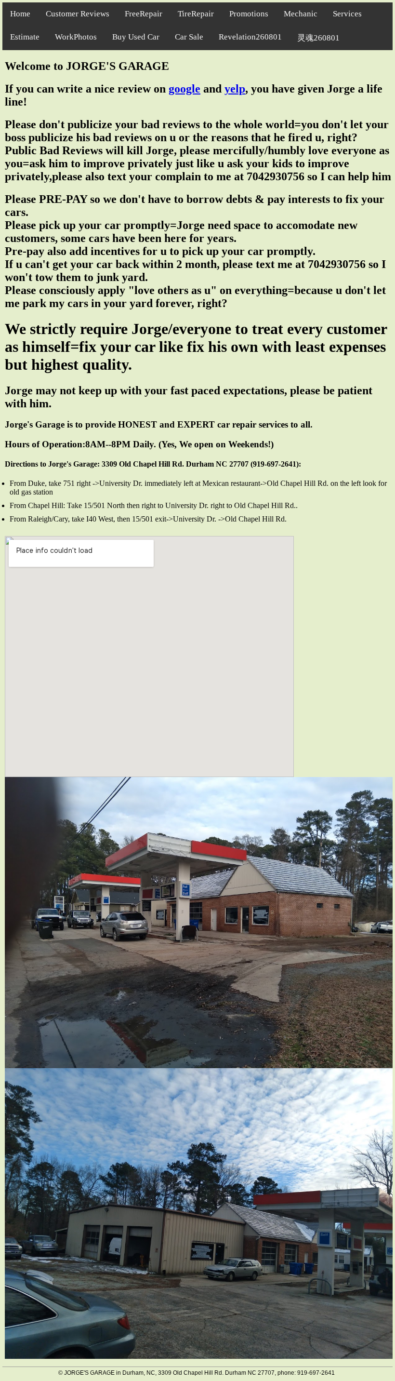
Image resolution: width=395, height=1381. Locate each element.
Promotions (248, 13)
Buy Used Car (135, 36)
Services (347, 13)
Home (20, 13)
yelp (234, 88)
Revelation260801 (250, 36)
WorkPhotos (76, 36)
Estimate (25, 36)
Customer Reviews (77, 13)
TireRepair (196, 13)
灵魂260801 (318, 37)
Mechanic (300, 13)
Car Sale (189, 36)
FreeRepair (143, 13)
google (184, 88)
